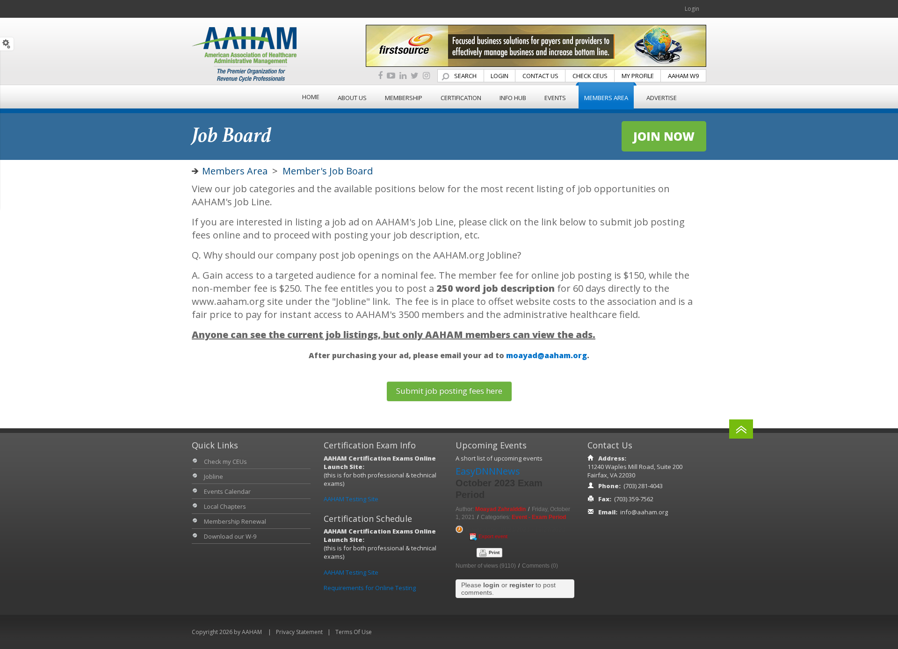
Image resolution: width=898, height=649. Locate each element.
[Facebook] (380, 76)
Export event (492, 536)
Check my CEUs (225, 461)
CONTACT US (540, 76)
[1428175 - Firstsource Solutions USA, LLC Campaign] (536, 45)
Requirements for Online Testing (370, 588)
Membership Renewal (235, 521)
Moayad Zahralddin (500, 509)
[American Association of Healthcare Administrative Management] (244, 54)
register (521, 585)
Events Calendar (227, 491)
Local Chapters (225, 506)
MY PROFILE (638, 76)
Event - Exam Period (539, 517)
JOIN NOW (664, 136)
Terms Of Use (353, 632)
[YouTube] (391, 76)
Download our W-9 (230, 536)
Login (692, 9)
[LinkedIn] (403, 76)
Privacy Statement (299, 632)
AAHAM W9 (683, 76)
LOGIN (499, 76)
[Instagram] (426, 76)
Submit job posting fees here (449, 390)
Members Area (235, 171)
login (491, 585)
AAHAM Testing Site (351, 499)
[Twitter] (414, 76)
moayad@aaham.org (546, 355)
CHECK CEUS (590, 76)
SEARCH (465, 76)
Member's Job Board (327, 171)
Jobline (213, 476)
